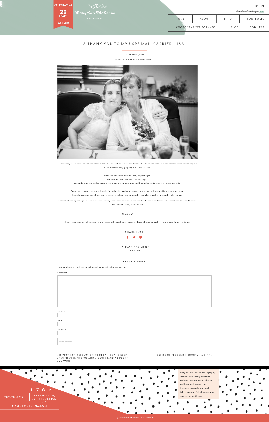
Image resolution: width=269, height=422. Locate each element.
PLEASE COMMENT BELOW (135, 248)
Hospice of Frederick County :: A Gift (182, 355)
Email (61, 320)
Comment (63, 272)
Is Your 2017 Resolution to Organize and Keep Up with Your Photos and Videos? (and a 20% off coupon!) (92, 358)
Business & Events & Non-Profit (134, 59)
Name (61, 311)
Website (61, 329)
